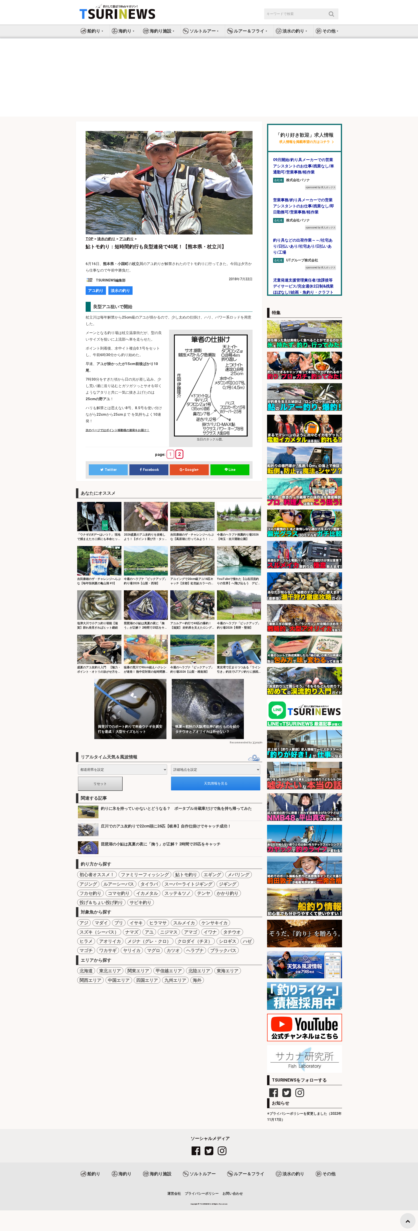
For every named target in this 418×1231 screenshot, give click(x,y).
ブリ (118, 922)
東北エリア (110, 970)
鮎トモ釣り (186, 874)
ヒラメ (86, 941)
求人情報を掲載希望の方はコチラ (304, 142)
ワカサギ (108, 950)
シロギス (227, 941)
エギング (212, 874)
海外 (197, 980)
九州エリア (175, 980)
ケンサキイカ (215, 922)
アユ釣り (96, 290)
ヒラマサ (158, 922)
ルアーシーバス (119, 884)
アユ (149, 932)
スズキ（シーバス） (99, 932)
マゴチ (86, 950)
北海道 (86, 970)
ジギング (227, 884)
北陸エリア (199, 970)
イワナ (210, 932)
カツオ (173, 950)
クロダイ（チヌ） (195, 941)
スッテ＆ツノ (177, 893)
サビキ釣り (140, 902)
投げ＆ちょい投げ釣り (101, 902)
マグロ (153, 950)
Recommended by (241, 742)
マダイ (101, 922)
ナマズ (131, 932)
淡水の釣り (120, 290)
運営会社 (174, 1193)
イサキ (136, 922)
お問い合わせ (233, 1193)
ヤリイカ (132, 950)
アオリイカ (110, 941)
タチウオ (232, 932)
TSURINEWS (205, 1204)
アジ (84, 922)
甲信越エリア (169, 970)
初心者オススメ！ (97, 874)
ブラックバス (223, 950)
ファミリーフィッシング (145, 874)
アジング (88, 884)
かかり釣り (228, 893)
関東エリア (138, 970)
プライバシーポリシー (202, 1193)
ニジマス (169, 932)
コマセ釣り (119, 893)
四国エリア (147, 980)
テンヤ (203, 893)
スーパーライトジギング (188, 884)
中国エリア (119, 980)
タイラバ (149, 884)
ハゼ (247, 941)
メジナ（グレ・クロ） (149, 941)
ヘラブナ (195, 950)
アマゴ (190, 932)
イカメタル (147, 893)
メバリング (238, 874)
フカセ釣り (90, 893)
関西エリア (90, 980)
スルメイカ (184, 922)
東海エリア (228, 970)
